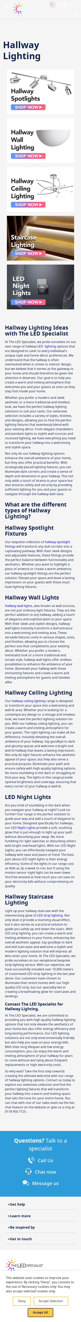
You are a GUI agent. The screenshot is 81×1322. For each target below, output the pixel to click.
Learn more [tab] (20, 1216)
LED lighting (46, 346)
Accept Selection (51, 1301)
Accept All (40, 1312)
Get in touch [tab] (21, 1239)
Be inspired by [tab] (22, 1227)
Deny (22, 1301)
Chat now (45, 1172)
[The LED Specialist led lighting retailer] (30, 9)
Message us (45, 1183)
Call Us (45, 1160)
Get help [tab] (17, 1204)
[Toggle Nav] (5, 6)
